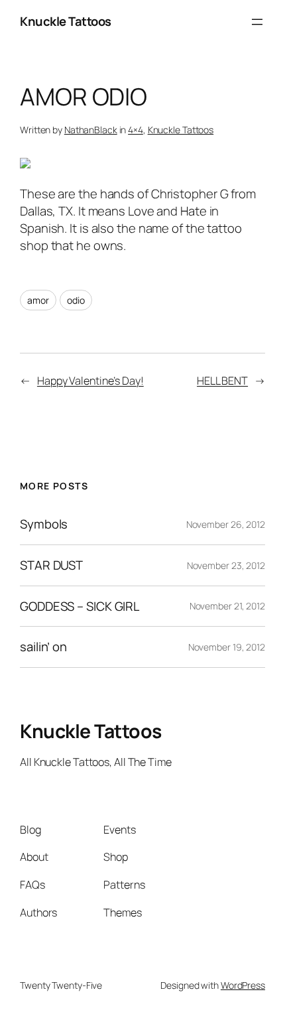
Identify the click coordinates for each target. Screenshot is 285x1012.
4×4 (135, 129)
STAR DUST (51, 565)
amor (38, 300)
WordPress (243, 985)
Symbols (44, 524)
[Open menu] (257, 22)
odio (76, 300)
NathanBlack (90, 129)
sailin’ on (43, 647)
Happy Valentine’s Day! (90, 380)
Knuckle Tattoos (65, 21)
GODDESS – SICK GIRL (79, 606)
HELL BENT (222, 380)
